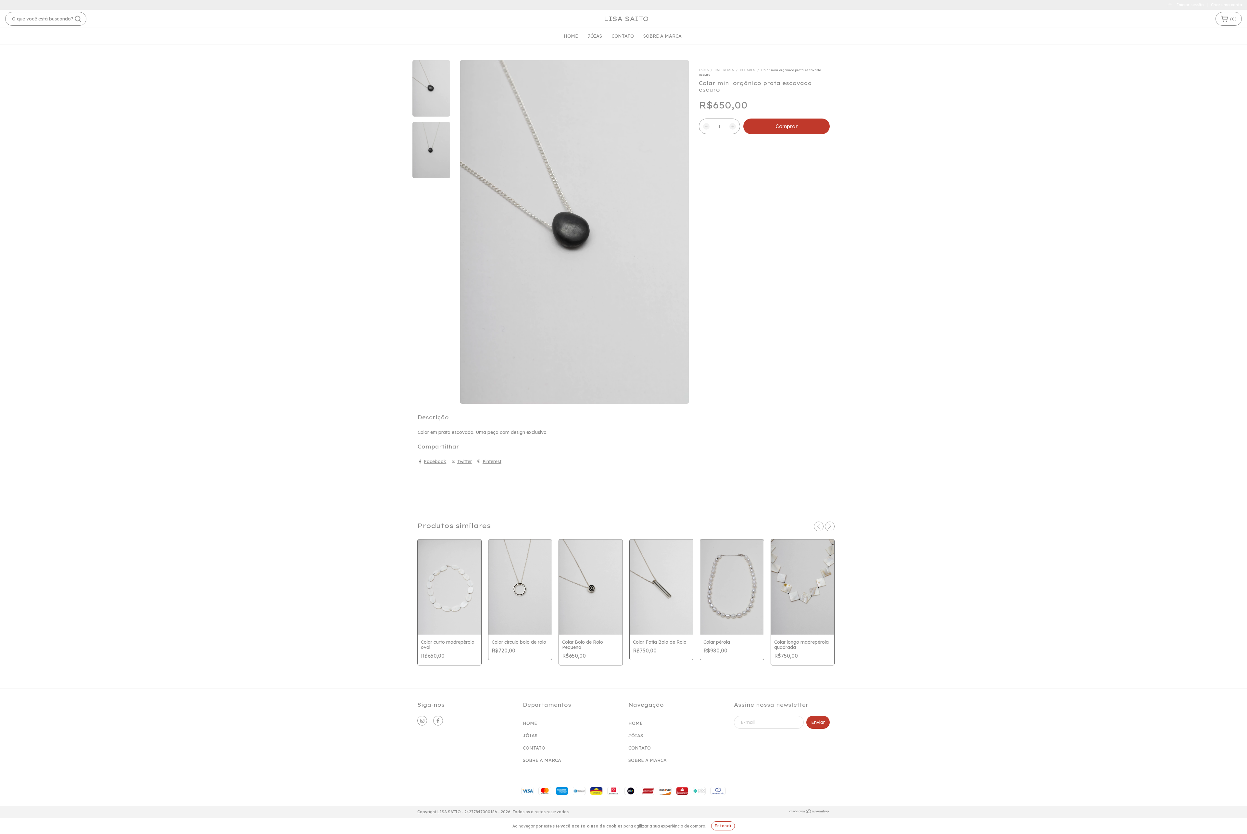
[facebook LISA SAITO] (438, 721)
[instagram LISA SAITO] (422, 721)
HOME (571, 36)
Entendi (723, 825)
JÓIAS (594, 36)
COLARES (747, 70)
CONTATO (622, 36)
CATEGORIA (724, 70)
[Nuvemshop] (809, 812)
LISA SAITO (626, 19)
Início (704, 70)
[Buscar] (77, 19)
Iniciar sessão (1190, 4)
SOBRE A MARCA (662, 36)
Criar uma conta (1226, 4)
